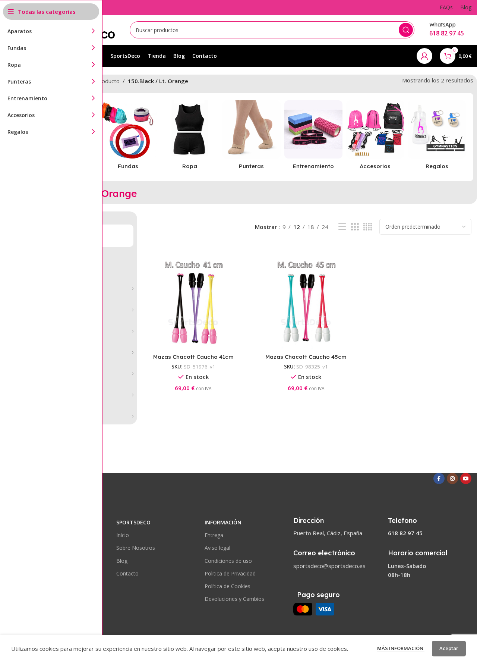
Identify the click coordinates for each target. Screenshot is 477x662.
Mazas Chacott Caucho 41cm (193, 356)
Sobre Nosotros (135, 547)
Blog (121, 560)
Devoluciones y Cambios (234, 598)
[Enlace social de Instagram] (452, 478)
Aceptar (448, 648)
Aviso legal (217, 547)
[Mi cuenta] (424, 55)
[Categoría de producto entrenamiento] (313, 137)
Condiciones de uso (228, 560)
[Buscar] (406, 30)
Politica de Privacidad (230, 573)
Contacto (127, 573)
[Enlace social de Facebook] (439, 478)
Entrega (214, 535)
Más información (400, 648)
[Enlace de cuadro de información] (446, 29)
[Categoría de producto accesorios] (375, 137)
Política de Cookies (227, 586)
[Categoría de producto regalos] (437, 137)
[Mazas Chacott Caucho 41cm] (193, 302)
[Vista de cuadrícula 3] (354, 227)
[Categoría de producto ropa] (190, 137)
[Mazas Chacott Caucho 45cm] (306, 302)
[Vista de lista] (342, 227)
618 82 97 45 (405, 533)
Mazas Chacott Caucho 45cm (306, 356)
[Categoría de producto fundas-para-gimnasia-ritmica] (128, 137)
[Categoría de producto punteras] (251, 137)
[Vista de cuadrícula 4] (367, 227)
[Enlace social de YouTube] (465, 478)
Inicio (122, 535)
